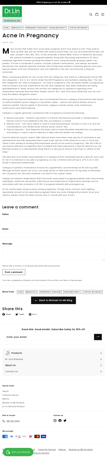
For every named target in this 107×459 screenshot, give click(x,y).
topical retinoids (78, 28)
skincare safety (58, 28)
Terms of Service (70, 280)
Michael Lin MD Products (13, 403)
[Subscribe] (98, 337)
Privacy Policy (53, 280)
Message (7, 243)
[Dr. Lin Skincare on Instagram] (55, 420)
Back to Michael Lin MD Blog (55, 300)
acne (6, 28)
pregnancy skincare (36, 28)
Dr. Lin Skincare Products (13, 406)
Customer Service (10, 395)
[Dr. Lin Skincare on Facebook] (60, 420)
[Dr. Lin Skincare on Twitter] (65, 420)
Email (5, 229)
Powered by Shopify (39, 453)
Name (5, 214)
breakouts (17, 28)
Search (5, 391)
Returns (5, 399)
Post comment (14, 272)
